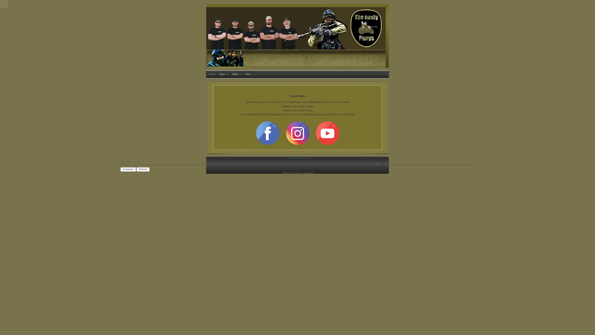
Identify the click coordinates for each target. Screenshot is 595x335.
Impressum (308, 173)
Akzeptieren (128, 169)
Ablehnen (143, 169)
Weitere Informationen (292, 173)
